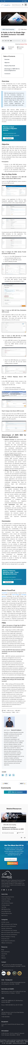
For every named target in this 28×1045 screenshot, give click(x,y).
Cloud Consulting (5, 901)
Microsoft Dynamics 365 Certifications (10, 932)
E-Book (3, 956)
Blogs (2, 949)
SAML (13, 712)
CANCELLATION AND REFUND (19, 1043)
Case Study (4, 953)
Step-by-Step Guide (9, 65)
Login (25, 1)
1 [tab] (14, 800)
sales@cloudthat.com (8, 970)
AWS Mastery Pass (5, 909)
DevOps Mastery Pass (6, 913)
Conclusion (7, 73)
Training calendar (5, 905)
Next (24, 837)
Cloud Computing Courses (7, 897)
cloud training (15, 594)
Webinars (3, 958)
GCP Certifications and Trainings (9, 930)
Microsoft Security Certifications (9, 934)
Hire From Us (4, 915)
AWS (5, 710)
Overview (6, 59)
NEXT (22, 783)
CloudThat (4, 593)
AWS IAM (17, 710)
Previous (22, 837)
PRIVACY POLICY (20, 1041)
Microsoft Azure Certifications (8, 926)
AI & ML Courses (5, 922)
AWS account (10, 710)
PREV (6, 783)
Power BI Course (5, 938)
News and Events (5, 951)
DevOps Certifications (6, 928)
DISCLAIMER (9, 1043)
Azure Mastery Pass (6, 911)
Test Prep (3, 907)
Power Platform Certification (8, 940)
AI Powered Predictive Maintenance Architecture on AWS (13, 828)
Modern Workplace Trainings (8, 936)
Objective (6, 62)
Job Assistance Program (7, 903)
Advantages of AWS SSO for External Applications (12, 69)
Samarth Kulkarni (16, 730)
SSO (17, 712)
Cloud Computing (6, 712)
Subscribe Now (12, 863)
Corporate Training (6, 899)
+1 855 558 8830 (9, 1005)
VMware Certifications (6, 942)
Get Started (8, 138)
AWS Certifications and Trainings (9, 924)
